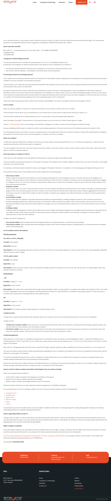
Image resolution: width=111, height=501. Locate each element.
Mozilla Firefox (10, 395)
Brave (8, 402)
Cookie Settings (14, 124)
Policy (20, 281)
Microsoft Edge (11, 399)
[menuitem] (89, 2)
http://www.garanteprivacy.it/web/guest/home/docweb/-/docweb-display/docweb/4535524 (34, 436)
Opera (8, 404)
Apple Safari (10, 397)
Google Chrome (11, 393)
